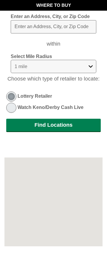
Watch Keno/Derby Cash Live (51, 107)
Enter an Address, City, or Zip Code (50, 16)
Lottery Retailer (35, 96)
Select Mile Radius (31, 56)
